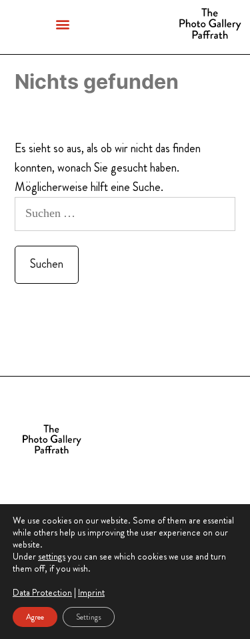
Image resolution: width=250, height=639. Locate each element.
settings (51, 556)
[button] (62, 24)
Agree (35, 617)
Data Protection (42, 592)
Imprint (91, 592)
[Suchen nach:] (125, 213)
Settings (88, 617)
